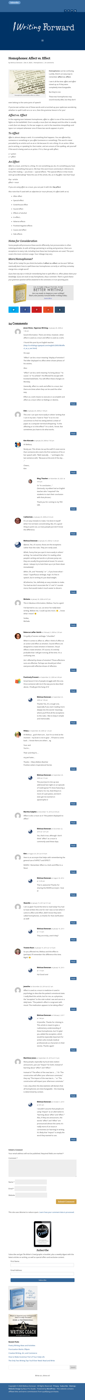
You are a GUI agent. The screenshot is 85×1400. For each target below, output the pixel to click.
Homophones (38, 63)
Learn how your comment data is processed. (56, 1212)
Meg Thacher (42, 478)
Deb (25, 411)
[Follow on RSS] (75, 11)
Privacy (56, 1386)
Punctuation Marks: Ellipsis (19, 1349)
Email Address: (16, 1270)
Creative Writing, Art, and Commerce (22, 1353)
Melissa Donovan (16, 63)
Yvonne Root (29, 948)
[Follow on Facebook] (65, 11)
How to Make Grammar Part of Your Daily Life (26, 1357)
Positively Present (31, 677)
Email (11, 1189)
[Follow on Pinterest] (72, 11)
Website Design (14, 1389)
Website (11, 1195)
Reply (73, 404)
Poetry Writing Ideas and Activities (21, 1345)
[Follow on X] (68, 11)
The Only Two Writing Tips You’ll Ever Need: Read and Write (31, 1360)
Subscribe (14, 2)
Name (11, 1182)
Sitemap (72, 1386)
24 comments (49, 63)
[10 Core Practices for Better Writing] (42, 293)
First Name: (15, 1261)
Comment (13, 1158)
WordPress (51, 1389)
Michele (27, 599)
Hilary (26, 731)
